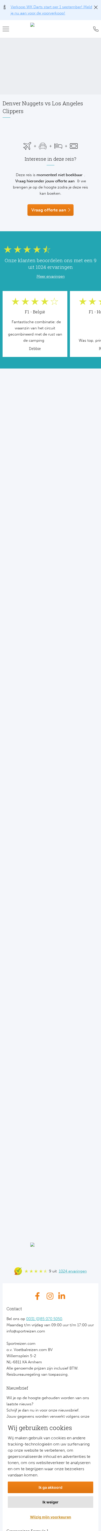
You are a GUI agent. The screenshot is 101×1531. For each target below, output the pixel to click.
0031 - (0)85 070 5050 (94, 29)
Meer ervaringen (51, 276)
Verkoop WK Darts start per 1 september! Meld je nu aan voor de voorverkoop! (51, 10)
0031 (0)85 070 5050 (44, 1318)
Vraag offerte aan (48, 209)
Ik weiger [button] (50, 1502)
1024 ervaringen (73, 1271)
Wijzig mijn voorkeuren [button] (50, 1517)
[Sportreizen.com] (50, 29)
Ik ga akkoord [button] (50, 1487)
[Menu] (8, 29)
